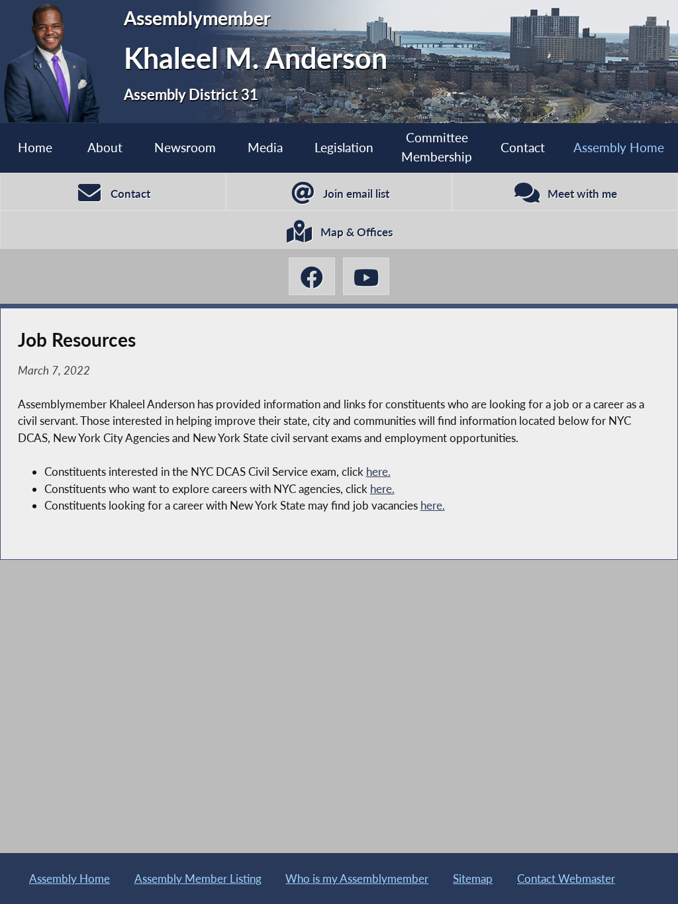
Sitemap (473, 878)
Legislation (344, 147)
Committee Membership (436, 147)
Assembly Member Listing (198, 878)
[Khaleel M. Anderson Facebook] (312, 276)
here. (378, 471)
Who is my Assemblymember (356, 878)
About (104, 147)
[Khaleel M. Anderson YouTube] (366, 276)
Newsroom (185, 147)
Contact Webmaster (566, 878)
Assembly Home (618, 147)
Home (35, 147)
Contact (523, 147)
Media (265, 147)
